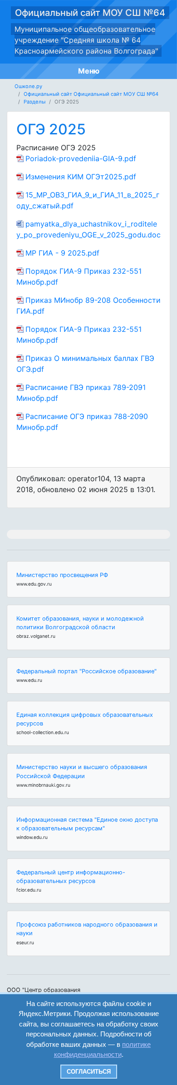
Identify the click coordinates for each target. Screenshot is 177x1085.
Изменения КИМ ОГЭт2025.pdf (80, 176)
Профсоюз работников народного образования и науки (86, 929)
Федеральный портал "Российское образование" (86, 671)
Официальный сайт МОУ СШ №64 (90, 12)
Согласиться (89, 1071)
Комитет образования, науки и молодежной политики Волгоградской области (80, 623)
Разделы (34, 102)
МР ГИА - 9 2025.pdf (62, 252)
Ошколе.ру (28, 86)
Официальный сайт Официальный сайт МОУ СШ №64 (91, 94)
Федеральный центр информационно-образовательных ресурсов (70, 876)
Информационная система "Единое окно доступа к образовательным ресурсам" (87, 824)
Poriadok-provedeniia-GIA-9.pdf (80, 158)
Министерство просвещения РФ (62, 575)
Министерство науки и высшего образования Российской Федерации (81, 771)
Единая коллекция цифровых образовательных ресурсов (84, 719)
